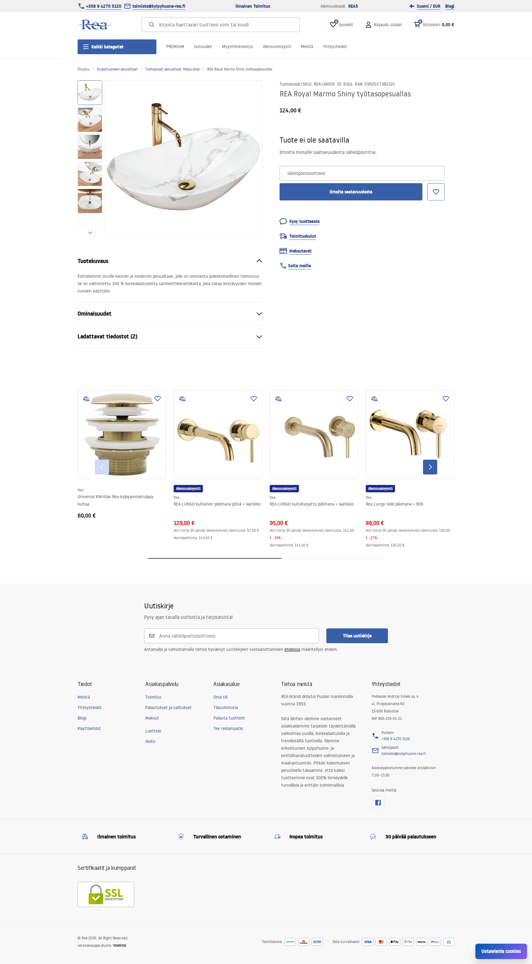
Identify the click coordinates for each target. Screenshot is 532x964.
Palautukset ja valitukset (168, 707)
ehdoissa (292, 649)
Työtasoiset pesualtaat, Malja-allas (172, 69)
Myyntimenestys (237, 46)
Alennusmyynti (277, 46)
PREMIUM (175, 46)
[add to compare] (86, 399)
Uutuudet (203, 46)
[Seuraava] (430, 467)
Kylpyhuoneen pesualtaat (117, 69)
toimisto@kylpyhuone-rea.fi (158, 6)
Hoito (150, 741)
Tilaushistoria (225, 707)
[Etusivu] (94, 25)
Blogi (449, 6)
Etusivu (84, 69)
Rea (80, 490)
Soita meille (299, 266)
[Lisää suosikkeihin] (157, 399)
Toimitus (153, 697)
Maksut (152, 718)
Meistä (307, 46)
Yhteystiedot (335, 46)
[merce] (119, 945)
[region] (90, 158)
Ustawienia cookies (501, 951)
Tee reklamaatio (228, 728)
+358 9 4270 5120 (103, 6)
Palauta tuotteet (229, 718)
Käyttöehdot (89, 728)
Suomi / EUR (428, 6)
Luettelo (153, 731)
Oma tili (220, 697)
